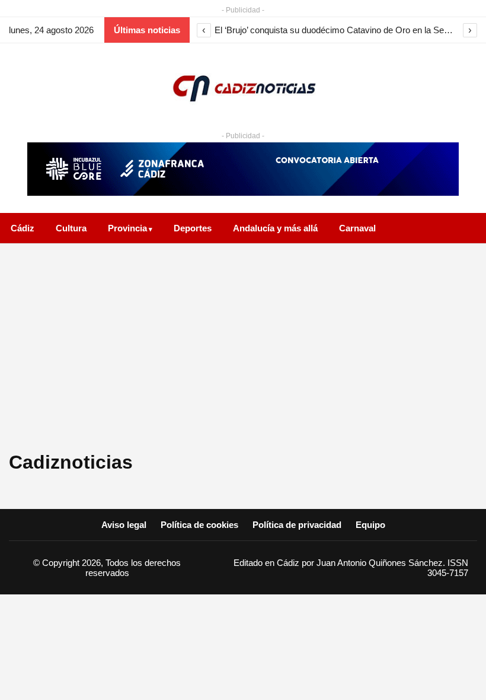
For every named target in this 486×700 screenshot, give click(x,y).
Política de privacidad (296, 525)
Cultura (71, 228)
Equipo (370, 525)
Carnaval (357, 228)
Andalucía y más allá (275, 228)
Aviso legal (123, 525)
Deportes (193, 228)
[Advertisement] (243, 351)
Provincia (127, 228)
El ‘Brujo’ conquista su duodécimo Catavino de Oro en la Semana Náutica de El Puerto (337, 30)
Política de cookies (199, 525)
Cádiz (22, 228)
